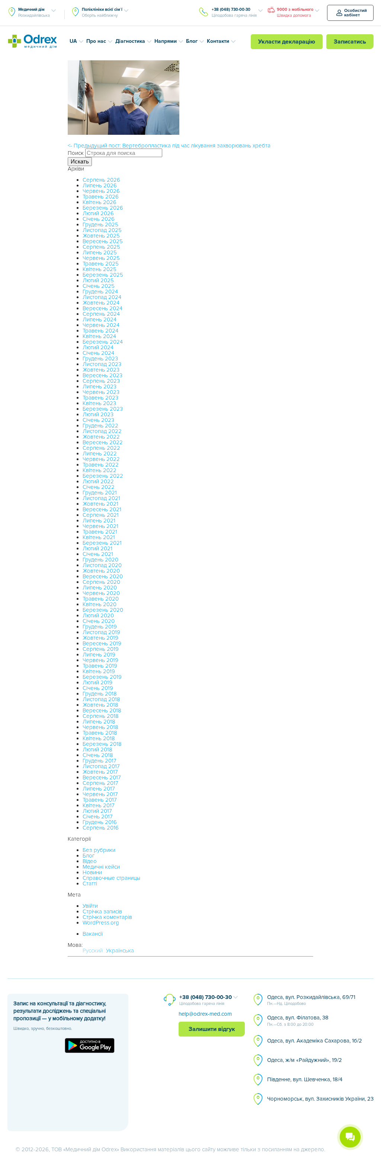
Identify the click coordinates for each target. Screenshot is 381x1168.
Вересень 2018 (102, 710)
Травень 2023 (100, 397)
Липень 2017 (99, 788)
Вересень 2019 (102, 643)
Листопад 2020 (102, 565)
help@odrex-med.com (205, 1014)
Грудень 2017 (99, 760)
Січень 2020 (99, 621)
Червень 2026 (101, 191)
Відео (90, 861)
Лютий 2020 (98, 615)
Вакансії (93, 933)
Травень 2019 (100, 665)
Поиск (76, 153)
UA (73, 41)
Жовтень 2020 (101, 570)
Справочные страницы (111, 878)
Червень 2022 (101, 459)
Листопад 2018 (101, 699)
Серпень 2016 (101, 827)
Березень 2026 (103, 207)
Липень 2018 (99, 721)
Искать (80, 161)
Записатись (350, 41)
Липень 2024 (99, 319)
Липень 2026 (100, 185)
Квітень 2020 (99, 604)
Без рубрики (99, 850)
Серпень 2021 (101, 515)
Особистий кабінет (355, 13)
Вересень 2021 (102, 509)
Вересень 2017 (102, 777)
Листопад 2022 (102, 431)
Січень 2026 (99, 219)
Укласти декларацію (286, 41)
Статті (90, 883)
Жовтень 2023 (101, 369)
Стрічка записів (102, 911)
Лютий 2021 (97, 548)
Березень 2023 (103, 408)
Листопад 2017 (101, 766)
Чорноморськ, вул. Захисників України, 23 (320, 1098)
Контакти (218, 41)
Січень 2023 (98, 420)
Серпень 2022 (101, 448)
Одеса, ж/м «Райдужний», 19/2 (304, 1060)
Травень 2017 (100, 799)
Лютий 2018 (97, 749)
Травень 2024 (100, 330)
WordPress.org (101, 922)
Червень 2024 (101, 325)
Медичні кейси (101, 866)
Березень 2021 (102, 543)
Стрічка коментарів (107, 917)
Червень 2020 (101, 593)
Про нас (96, 41)
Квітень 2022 (99, 470)
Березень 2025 (103, 274)
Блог (192, 41)
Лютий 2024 (98, 347)
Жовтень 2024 (101, 302)
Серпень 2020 (101, 582)
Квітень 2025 (99, 269)
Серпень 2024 (101, 314)
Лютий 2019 (97, 682)
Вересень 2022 (103, 442)
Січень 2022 (99, 487)
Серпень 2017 (100, 783)
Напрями (165, 41)
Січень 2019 (98, 688)
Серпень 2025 (101, 247)
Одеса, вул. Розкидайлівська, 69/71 (311, 1000)
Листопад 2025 (102, 230)
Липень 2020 (100, 587)
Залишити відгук (212, 1029)
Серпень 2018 (101, 716)
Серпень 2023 (101, 381)
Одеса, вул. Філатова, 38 (298, 1020)
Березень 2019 (102, 677)
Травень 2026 (101, 196)
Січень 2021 (98, 554)
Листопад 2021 (101, 498)
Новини (92, 872)
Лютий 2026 (98, 213)
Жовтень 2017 (100, 771)
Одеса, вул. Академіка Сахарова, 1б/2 (314, 1040)
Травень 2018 (100, 732)
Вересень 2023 (102, 375)
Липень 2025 (100, 252)
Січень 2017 (98, 816)
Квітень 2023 (99, 403)
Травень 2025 (101, 263)
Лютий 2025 (98, 280)
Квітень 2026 (99, 202)
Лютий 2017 (97, 811)
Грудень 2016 (100, 822)
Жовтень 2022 (101, 436)
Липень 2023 (99, 386)
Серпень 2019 (101, 649)
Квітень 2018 (99, 738)
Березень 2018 (102, 744)
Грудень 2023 (100, 358)
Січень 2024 (98, 353)
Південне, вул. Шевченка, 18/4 (304, 1079)
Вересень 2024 (102, 308)
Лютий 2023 (98, 414)
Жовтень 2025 (101, 235)
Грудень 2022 (100, 425)
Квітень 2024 (99, 336)
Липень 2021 (99, 520)
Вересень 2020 (103, 576)
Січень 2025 (99, 286)
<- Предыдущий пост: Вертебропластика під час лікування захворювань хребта (169, 145)
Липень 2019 (99, 654)
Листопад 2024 (102, 297)
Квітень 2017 (99, 805)
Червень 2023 (101, 392)
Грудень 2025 (100, 224)
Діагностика (130, 41)
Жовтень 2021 (100, 503)
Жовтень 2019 (100, 637)
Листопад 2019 (101, 632)
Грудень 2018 (100, 693)
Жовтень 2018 (100, 704)
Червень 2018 (100, 727)
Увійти (90, 906)
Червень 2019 (100, 660)
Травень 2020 (101, 598)
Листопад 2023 (102, 364)
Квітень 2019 (99, 671)
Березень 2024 (103, 341)
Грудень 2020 (100, 559)
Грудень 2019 (100, 626)
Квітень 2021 (99, 537)
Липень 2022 (100, 453)
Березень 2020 (103, 610)
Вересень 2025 (103, 241)
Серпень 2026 (101, 179)
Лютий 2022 (98, 481)
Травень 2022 (101, 464)
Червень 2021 (100, 526)
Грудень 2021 (100, 492)
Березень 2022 (103, 475)
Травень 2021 (100, 531)
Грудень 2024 (100, 291)
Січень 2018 (98, 755)
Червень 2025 (101, 258)
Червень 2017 (100, 794)
